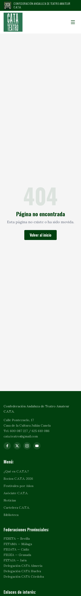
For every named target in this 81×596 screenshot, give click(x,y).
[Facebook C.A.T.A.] (7, 445)
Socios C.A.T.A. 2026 (18, 479)
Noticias (10, 500)
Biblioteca (11, 515)
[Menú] (72, 22)
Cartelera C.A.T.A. (17, 508)
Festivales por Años (19, 486)
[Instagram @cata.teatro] (27, 445)
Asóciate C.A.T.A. (16, 493)
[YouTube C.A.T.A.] (36, 445)
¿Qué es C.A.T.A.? (16, 471)
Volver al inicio (40, 235)
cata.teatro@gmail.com (21, 436)
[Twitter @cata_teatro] (17, 445)
